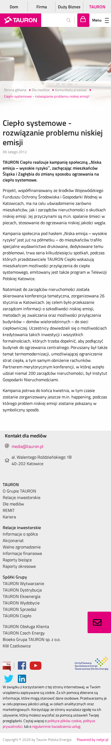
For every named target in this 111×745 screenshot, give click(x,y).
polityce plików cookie (64, 720)
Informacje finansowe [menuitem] (22, 553)
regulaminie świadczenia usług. (56, 726)
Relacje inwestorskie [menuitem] (21, 497)
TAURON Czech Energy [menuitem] (24, 633)
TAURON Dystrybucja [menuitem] (22, 590)
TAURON (97, 6)
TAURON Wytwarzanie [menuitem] (23, 583)
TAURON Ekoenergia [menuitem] (21, 596)
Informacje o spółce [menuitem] (20, 534)
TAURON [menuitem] (11, 484)
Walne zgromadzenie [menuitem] (22, 547)
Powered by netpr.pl (92, 739)
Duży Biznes (69, 6)
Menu (97, 20)
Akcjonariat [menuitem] (13, 540)
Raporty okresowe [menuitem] (19, 566)
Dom (14, 6)
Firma (41, 6)
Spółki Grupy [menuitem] (15, 577)
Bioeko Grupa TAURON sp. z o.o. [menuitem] (31, 639)
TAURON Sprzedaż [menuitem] (19, 609)
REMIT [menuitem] (9, 510)
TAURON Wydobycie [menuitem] (21, 603)
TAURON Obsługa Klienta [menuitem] (26, 626)
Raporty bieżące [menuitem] (17, 560)
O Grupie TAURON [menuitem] (19, 491)
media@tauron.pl (27, 446)
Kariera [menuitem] (9, 517)
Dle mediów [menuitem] (13, 504)
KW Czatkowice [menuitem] (17, 646)
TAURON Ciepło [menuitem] (17, 615)
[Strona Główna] (20, 20)
